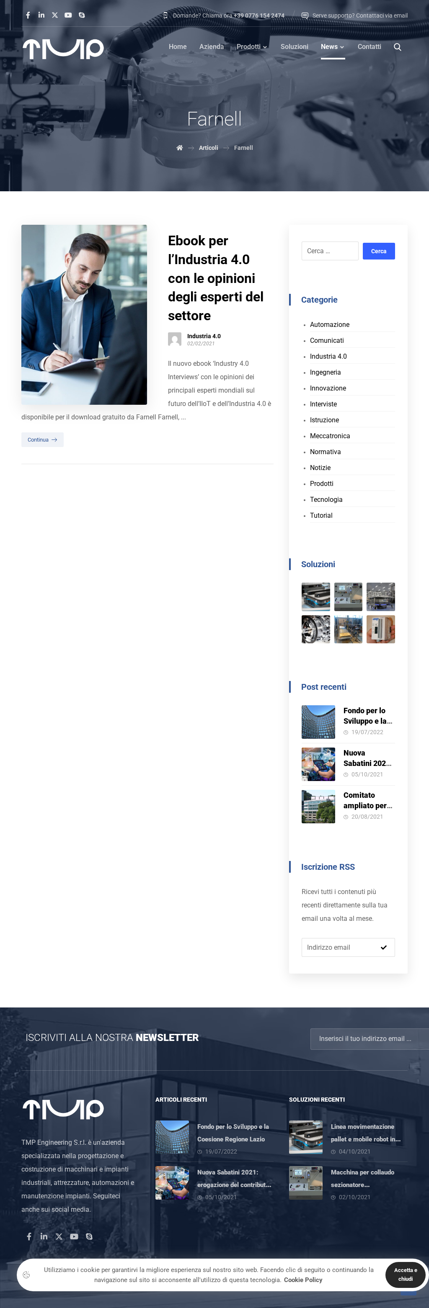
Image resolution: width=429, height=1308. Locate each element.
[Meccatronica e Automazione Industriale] (63, 49)
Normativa (325, 452)
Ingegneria (325, 372)
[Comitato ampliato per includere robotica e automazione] (318, 806)
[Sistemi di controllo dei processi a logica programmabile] (381, 629)
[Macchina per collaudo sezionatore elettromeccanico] (348, 597)
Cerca (379, 251)
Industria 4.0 (204, 336)
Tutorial (321, 515)
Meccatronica (330, 436)
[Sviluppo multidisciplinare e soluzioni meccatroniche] (316, 629)
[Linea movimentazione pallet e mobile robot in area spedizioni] (316, 597)
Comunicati (327, 340)
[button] (28, 15)
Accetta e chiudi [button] (405, 1274)
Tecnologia (326, 500)
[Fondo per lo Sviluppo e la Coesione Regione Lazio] (318, 722)
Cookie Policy (303, 1280)
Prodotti (321, 484)
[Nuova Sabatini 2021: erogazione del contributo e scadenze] (318, 764)
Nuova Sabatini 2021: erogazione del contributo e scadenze (233, 1185)
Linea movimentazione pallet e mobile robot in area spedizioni (363, 1139)
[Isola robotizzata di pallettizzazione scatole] (348, 629)
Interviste (323, 404)
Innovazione (328, 388)
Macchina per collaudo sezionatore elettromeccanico (362, 1185)
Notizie (320, 468)
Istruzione (324, 420)
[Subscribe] (384, 947)
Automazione (329, 325)
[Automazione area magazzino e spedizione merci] (381, 597)
